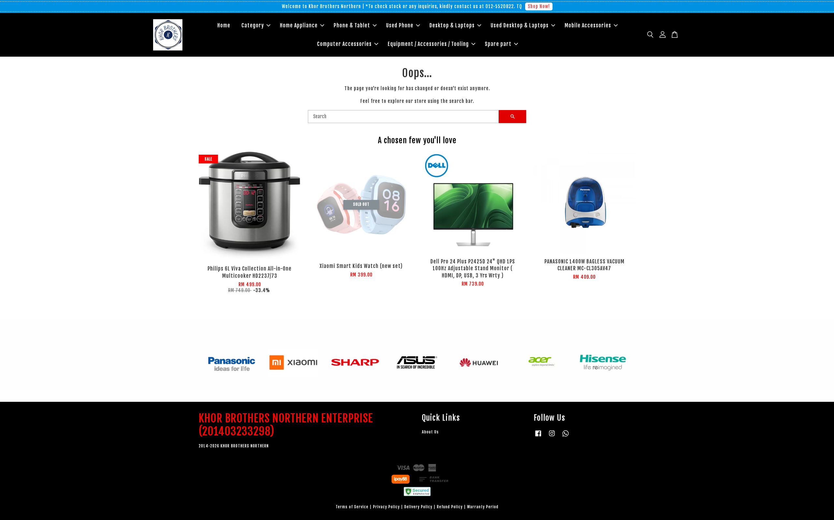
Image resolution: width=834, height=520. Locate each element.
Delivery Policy (418, 506)
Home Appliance (299, 25)
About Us (430, 431)
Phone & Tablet (352, 25)
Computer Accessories (344, 44)
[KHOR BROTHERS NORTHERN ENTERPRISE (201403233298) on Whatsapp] (565, 436)
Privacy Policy (386, 506)
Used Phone (399, 25)
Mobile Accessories (588, 25)
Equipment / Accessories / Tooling (428, 44)
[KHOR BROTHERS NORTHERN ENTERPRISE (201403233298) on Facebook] (538, 436)
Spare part (498, 44)
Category (252, 25)
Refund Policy (450, 506)
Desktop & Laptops (452, 25)
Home (223, 25)
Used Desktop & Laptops (520, 25)
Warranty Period (482, 506)
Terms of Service (352, 506)
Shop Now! (539, 6)
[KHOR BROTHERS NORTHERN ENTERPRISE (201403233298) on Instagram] (551, 436)
